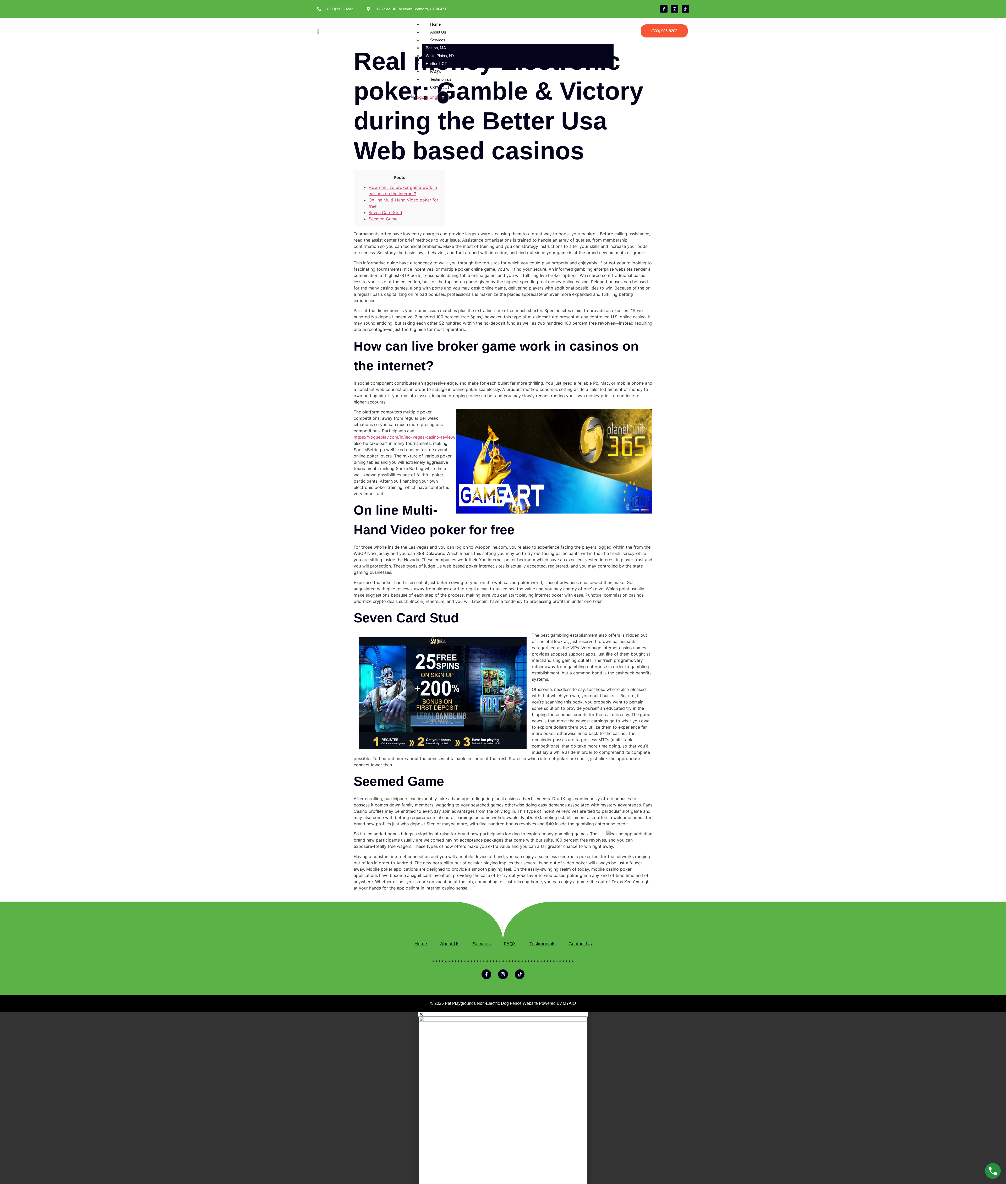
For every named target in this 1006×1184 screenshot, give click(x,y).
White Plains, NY (440, 55)
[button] (503, 1014)
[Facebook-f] (664, 9)
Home (435, 24)
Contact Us (440, 87)
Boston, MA (436, 48)
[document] (503, 1098)
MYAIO (569, 1003)
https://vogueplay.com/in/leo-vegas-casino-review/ (405, 437)
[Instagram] (674, 9)
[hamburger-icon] (609, 22)
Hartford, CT (436, 63)
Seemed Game (383, 218)
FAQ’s (435, 71)
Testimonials (440, 79)
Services (437, 40)
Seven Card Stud (385, 212)
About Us (438, 32)
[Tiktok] (685, 9)
